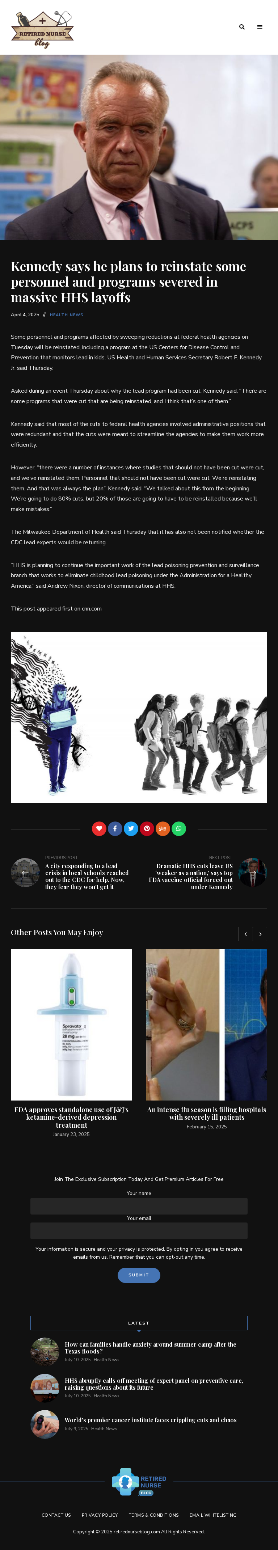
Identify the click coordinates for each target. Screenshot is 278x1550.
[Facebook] (115, 829)
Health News (67, 315)
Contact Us (56, 1515)
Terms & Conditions (154, 1515)
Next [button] (260, 934)
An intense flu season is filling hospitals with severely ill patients (206, 1113)
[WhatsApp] (179, 829)
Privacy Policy (100, 1515)
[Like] (99, 829)
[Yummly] (163, 829)
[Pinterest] (147, 829)
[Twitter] (131, 829)
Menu (260, 27)
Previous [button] (245, 934)
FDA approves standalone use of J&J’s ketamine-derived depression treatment (71, 1117)
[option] (71, 1044)
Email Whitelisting (213, 1515)
